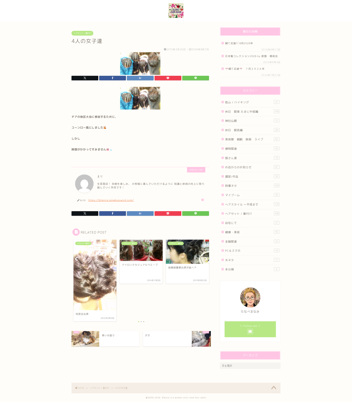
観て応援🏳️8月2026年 (239, 43)
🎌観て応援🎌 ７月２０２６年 (245, 68)
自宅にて (251, 223)
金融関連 (251, 241)
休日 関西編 (251, 130)
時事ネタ (252, 186)
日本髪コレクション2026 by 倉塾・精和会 (252, 56)
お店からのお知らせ (251, 167)
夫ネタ (251, 260)
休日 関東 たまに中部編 (252, 112)
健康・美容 (251, 232)
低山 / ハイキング (251, 102)
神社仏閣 (251, 121)
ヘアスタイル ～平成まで (252, 204)
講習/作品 (251, 177)
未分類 (251, 269)
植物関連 (251, 149)
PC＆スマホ (251, 251)
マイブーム (251, 195)
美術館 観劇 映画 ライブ (251, 139)
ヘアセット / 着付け (82, 33)
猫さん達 (251, 158)
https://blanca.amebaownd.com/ (111, 200)
